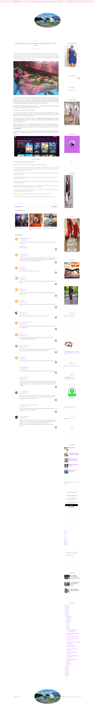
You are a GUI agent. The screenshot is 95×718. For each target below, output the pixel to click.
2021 (66, 613)
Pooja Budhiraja (23, 367)
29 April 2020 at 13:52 (23, 393)
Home (33, 1)
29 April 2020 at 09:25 (23, 368)
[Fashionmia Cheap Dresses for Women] (71, 365)
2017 (66, 669)
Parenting (24, 203)
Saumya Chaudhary (24, 377)
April (67, 628)
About (65, 534)
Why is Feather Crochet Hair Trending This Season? (75, 583)
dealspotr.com (72, 398)
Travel (38, 1)
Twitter (66, 541)
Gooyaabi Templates (78, 696)
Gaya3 (20, 289)
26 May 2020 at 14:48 (23, 406)
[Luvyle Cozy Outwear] (68, 207)
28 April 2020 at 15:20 (23, 268)
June (67, 625)
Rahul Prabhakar (23, 391)
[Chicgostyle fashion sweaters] (69, 418)
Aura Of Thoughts (24, 345)
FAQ (65, 536)
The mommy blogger (24, 238)
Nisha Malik (22, 267)
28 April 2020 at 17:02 (23, 302)
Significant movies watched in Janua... (35, 228)
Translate (72, 378)
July (67, 623)
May (67, 626)
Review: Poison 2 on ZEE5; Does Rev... (50, 228)
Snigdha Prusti (23, 312)
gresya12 (21, 300)
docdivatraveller (34, 48)
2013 (66, 675)
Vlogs (42, 1)
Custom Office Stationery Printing (28, 404)
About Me (48, 1)
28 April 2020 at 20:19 (23, 313)
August (67, 622)
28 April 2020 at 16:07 (23, 290)
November (68, 617)
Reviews (59, 1)
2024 (66, 608)
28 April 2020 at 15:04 (23, 255)
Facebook (66, 543)
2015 (66, 672)
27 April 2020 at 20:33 (23, 240)
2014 (66, 674)
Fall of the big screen (19, 228)
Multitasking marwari (25, 322)
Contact (53, 1)
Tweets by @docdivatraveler (69, 555)
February (68, 663)
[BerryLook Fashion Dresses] (69, 407)
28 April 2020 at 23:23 (23, 347)
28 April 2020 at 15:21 (23, 279)
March (67, 661)
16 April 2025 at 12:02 (23, 418)
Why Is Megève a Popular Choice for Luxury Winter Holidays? (75, 577)
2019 (66, 666)
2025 (66, 607)
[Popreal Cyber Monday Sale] (69, 315)
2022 (66, 611)
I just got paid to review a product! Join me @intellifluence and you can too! (71, 353)
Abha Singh (22, 357)
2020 (66, 614)
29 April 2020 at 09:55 (23, 379)
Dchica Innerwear (24, 416)
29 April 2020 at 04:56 (23, 358)
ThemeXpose (67, 696)
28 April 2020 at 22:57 (23, 324)
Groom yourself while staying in (72, 636)
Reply (56, 249)
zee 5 (27, 203)
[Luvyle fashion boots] (72, 251)
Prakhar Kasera (23, 254)
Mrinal (21, 333)
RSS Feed (66, 539)
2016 (66, 670)
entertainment (36, 40)
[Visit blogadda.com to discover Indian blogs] (72, 483)
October (67, 619)
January (67, 664)
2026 (66, 605)
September (68, 620)
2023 (66, 610)
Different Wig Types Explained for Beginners (75, 590)
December (68, 616)
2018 (66, 667)
